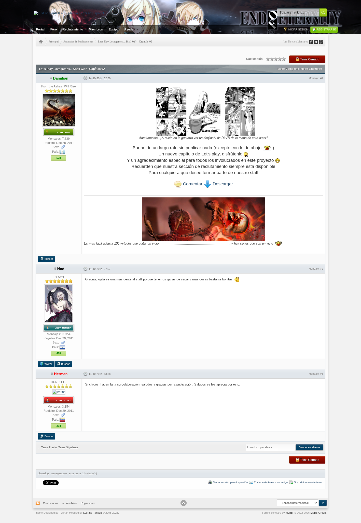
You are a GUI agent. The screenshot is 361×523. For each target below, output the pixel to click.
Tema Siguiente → (70, 447)
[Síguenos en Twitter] (318, 41)
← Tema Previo (47, 447)
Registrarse (326, 29)
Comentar (192, 183)
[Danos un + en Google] (323, 41)
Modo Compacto (288, 68)
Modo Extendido (311, 68)
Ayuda (128, 29)
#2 (321, 268)
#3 (321, 373)
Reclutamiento (73, 29)
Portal (40, 29)
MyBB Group (318, 512)
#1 (321, 78)
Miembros (96, 29)
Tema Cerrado (309, 59)
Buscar (48, 258)
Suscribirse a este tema (308, 482)
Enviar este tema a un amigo (271, 482)
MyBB (289, 512)
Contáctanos (50, 503)
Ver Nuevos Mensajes (295, 41)
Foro (53, 29)
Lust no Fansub (92, 512)
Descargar (222, 183)
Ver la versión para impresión (230, 482)
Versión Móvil (69, 503)
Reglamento (88, 503)
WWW (48, 363)
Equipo (113, 29)
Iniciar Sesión (298, 29)
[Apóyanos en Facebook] (312, 41)
